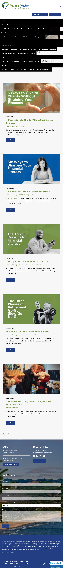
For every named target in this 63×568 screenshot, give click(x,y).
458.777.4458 (43, 450)
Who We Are (5, 25)
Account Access (55, 15)
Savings (21, 126)
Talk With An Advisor (40, 15)
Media (3, 57)
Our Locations (21, 69)
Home (3, 20)
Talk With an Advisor (7, 69)
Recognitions (39, 37)
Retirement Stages (24, 335)
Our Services (5, 37)
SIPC (26, 546)
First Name (11, 481)
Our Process (16, 37)
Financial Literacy (11, 195)
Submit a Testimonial (43, 69)
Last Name (11, 488)
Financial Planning (23, 195)
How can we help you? (14, 503)
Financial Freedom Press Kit (30, 61)
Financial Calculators (8, 53)
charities (8, 126)
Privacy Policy (16, 552)
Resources (4, 49)
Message (10, 510)
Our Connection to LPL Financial (38, 29)
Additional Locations (11, 464)
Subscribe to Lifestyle (11, 434)
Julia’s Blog (5, 61)
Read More (10, 140)
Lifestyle (15, 126)
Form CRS (10, 552)
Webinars (14, 49)
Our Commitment (19, 29)
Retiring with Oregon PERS (28, 49)
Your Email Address (13, 496)
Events (33, 53)
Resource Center (6, 45)
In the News (15, 61)
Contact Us (5, 65)
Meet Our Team (6, 29)
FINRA (22, 546)
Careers (31, 69)
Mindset (39, 265)
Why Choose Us (6, 33)
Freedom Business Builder (47, 49)
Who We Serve (27, 37)
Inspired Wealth (6, 41)
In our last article (12, 198)
